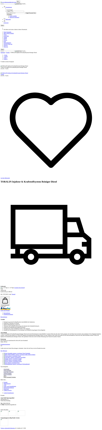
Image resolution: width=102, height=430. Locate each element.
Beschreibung (7, 313)
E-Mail (8, 11)
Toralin (5, 37)
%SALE (6, 44)
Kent (5, 41)
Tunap (5, 34)
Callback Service (8, 390)
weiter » (5, 57)
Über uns (10, 44)
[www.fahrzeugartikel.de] (8, 2)
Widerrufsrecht (7, 383)
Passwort (9, 13)
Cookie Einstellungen (9, 393)
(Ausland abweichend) (19, 287)
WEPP (5, 38)
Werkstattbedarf (7, 42)
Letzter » (6, 59)
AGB (5, 385)
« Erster (5, 55)
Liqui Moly (6, 36)
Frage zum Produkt (5, 310)
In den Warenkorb (5, 305)
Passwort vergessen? (14, 17)
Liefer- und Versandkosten (10, 386)
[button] (8, 7)
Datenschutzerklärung (9, 387)
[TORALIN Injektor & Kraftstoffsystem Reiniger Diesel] (14, 73)
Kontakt (5, 382)
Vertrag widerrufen (5, 428)
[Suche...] (18, 4)
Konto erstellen (13, 16)
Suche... (24, 3)
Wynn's (5, 40)
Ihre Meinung (4, 350)
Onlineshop (12, 428)
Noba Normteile (7, 32)
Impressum (6, 389)
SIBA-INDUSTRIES (9, 33)
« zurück (6, 56)
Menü (2, 25)
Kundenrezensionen (8, 314)
